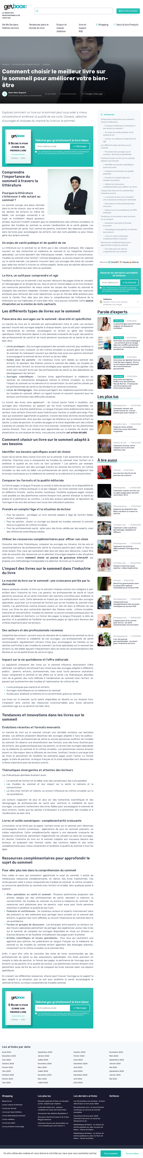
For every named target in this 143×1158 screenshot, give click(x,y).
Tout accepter (111, 1153)
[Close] (122, 558)
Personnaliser (132, 1153)
